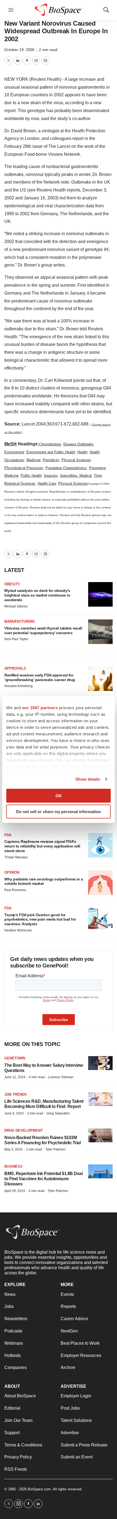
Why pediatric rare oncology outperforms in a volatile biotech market (43, 881)
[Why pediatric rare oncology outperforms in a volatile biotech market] (100, 882)
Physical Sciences (76, 460)
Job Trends (15, 1094)
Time (98, 476)
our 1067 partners (40, 707)
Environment (14, 452)
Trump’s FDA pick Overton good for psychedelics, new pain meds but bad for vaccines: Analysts (40, 919)
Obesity (12, 584)
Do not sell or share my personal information (58, 811)
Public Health (31, 476)
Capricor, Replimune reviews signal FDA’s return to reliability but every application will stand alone (42, 846)
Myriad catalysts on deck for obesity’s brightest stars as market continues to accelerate (37, 595)
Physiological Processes (23, 468)
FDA (7, 835)
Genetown (14, 1058)
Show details (87, 779)
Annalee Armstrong (18, 686)
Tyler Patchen (55, 1149)
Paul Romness (15, 890)
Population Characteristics (66, 468)
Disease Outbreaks (78, 444)
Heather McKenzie (18, 930)
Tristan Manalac (16, 857)
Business (13, 1166)
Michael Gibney (15, 606)
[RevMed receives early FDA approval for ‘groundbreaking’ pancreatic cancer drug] (100, 678)
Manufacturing (19, 621)
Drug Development (23, 1130)
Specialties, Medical (76, 476)
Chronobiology (50, 444)
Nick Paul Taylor (16, 639)
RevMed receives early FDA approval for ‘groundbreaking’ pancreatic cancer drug (39, 677)
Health (82, 452)
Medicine (33, 460)
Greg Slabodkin (58, 1113)
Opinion (11, 872)
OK (59, 795)
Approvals (15, 668)
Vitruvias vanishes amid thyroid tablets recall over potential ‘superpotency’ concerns (43, 630)
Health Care (47, 483)
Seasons (51, 476)
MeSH (10, 444)
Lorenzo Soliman (60, 1077)
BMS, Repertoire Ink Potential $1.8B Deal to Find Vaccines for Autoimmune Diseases (43, 1178)
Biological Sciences (19, 483)
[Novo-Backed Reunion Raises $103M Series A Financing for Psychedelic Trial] (100, 1135)
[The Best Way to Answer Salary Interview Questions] (100, 1063)
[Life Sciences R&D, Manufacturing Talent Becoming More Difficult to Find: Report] (100, 1099)
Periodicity (51, 460)
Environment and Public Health (50, 452)
